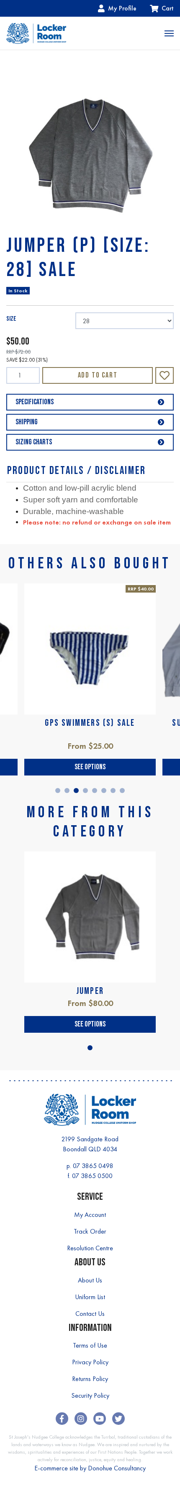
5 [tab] (94, 790)
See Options (90, 767)
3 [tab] (76, 790)
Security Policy (90, 1395)
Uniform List (90, 1297)
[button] (164, 375)
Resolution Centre (90, 1248)
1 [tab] (57, 790)
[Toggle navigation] (169, 33)
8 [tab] (122, 790)
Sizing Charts (33, 442)
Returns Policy (90, 1379)
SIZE (11, 319)
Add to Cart (98, 375)
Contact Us (90, 1314)
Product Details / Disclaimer (76, 470)
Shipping (26, 422)
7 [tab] (113, 790)
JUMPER (90, 991)
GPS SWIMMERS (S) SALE (90, 723)
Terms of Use (90, 1345)
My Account (90, 1215)
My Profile (122, 8)
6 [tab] (103, 790)
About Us (90, 1280)
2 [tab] (66, 790)
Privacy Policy (90, 1362)
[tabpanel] (90, 679)
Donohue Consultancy (117, 1468)
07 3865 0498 (93, 1166)
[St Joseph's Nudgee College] (36, 33)
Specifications (34, 402)
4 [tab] (85, 790)
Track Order (90, 1231)
